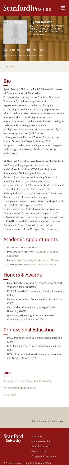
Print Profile (16, 50)
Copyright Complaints (43, 456)
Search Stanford (40, 446)
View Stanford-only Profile (25, 55)
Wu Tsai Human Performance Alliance (39, 260)
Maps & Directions (41, 441)
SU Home (36, 436)
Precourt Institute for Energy (40, 264)
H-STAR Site (10, 394)
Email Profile (39, 50)
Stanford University (17, 438)
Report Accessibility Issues (48, 421)
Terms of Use (38, 451)
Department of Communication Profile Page (28, 381)
